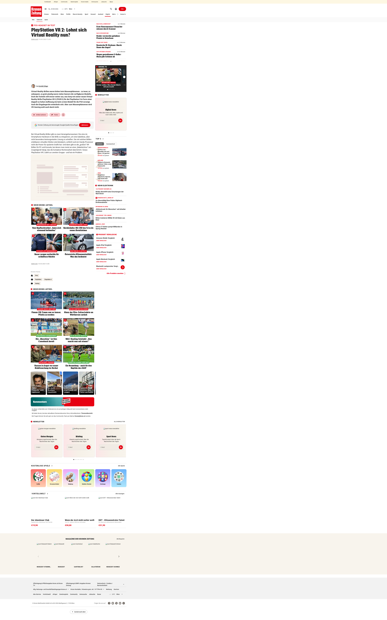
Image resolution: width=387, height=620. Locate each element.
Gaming (37, 283)
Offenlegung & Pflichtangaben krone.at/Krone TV (48, 584)
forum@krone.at (80, 416)
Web (33, 19)
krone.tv (123, 14)
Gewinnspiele (74, 2)
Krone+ (46, 14)
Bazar (111, 2)
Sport (86, 14)
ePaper (56, 2)
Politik (68, 14)
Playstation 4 (48, 279)
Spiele (46, 19)
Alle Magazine (120, 539)
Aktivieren (84, 125)
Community (64, 2)
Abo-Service (37, 594)
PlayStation (38, 279)
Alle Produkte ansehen (115, 273)
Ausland (100, 14)
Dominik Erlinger (43, 86)
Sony (36, 275)
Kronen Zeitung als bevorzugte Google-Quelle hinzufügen (63, 125)
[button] (117, 14)
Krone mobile (84, 2)
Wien (62, 14)
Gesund (93, 14)
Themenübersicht (87, 413)
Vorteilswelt (47, 2)
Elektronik (39, 19)
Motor (114, 14)
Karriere (116, 589)
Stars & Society (77, 14)
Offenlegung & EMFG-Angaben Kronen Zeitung (78, 584)
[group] (38, 383)
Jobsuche (104, 2)
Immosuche (95, 2)
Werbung (109, 589)
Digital (108, 14)
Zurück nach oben (79, 612)
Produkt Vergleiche (107, 234)
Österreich (54, 14)
